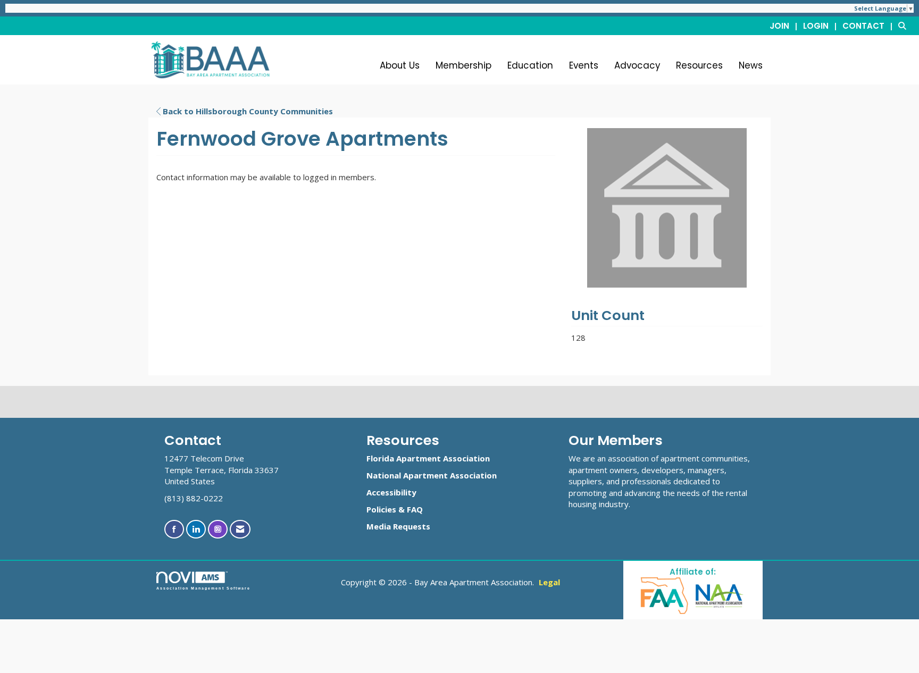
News (751, 65)
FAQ (415, 509)
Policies (381, 509)
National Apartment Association (431, 475)
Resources (699, 65)
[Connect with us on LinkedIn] (196, 529)
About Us (400, 65)
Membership (463, 65)
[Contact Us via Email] (240, 529)
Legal (549, 582)
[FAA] (665, 595)
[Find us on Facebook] (174, 529)
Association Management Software (203, 588)
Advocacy (637, 65)
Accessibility (391, 492)
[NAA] (719, 595)
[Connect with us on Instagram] (218, 529)
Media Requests (398, 526)
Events (583, 65)
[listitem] (785, 25)
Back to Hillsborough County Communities (247, 111)
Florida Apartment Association (428, 458)
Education (530, 65)
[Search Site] (904, 25)
